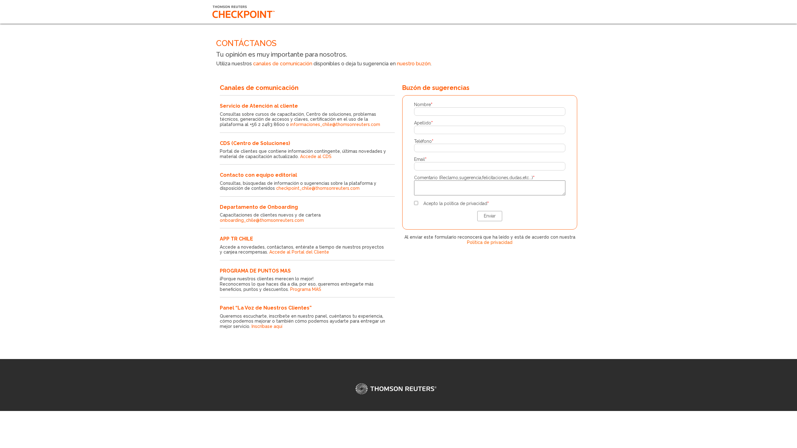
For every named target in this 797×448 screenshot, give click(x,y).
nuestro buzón (414, 64)
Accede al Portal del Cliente (299, 252)
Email (420, 159)
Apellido (423, 122)
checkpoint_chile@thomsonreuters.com (318, 188)
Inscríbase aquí (267, 326)
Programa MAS (305, 289)
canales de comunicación (282, 64)
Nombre (423, 104)
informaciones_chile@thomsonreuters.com (335, 124)
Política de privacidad (489, 242)
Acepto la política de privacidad (456, 203)
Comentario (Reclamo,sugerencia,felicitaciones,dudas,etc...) (474, 177)
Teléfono (423, 141)
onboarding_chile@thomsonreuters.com (262, 220)
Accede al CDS (316, 156)
